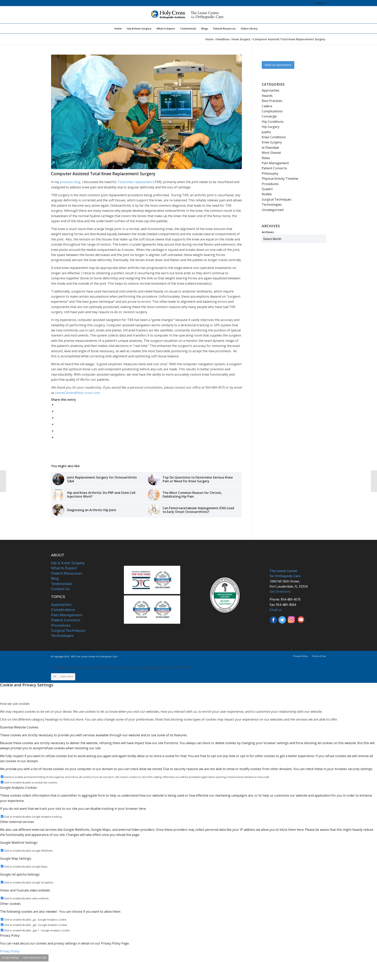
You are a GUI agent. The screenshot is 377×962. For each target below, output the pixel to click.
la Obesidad (270, 147)
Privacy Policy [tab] (10, 935)
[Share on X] (57, 411)
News (266, 158)
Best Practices (272, 101)
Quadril (267, 189)
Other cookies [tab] (10, 903)
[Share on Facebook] (57, 404)
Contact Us (320, 2)
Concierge (269, 116)
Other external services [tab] (17, 822)
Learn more (66, 676)
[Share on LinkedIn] (57, 424)
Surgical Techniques (276, 199)
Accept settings (10, 957)
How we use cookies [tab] (15, 704)
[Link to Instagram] (57, 437)
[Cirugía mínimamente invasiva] (374, 481)
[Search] (262, 28)
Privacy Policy (10, 951)
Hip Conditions (273, 121)
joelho (266, 132)
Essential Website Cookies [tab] (19, 727)
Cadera (267, 106)
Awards (267, 96)
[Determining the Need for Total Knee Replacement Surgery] (3, 481)
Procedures (270, 184)
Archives (268, 232)
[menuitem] (319, 3)
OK (54, 676)
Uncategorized (272, 210)
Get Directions (280, 591)
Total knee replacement (135, 182)
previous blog (70, 182)
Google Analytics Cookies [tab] (18, 787)
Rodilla (267, 194)
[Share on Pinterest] (57, 417)
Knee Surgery (272, 142)
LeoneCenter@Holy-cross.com (77, 393)
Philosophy (270, 173)
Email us (276, 610)
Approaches (270, 90)
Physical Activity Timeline (280, 178)
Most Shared (271, 152)
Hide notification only (35, 957)
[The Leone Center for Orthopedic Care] (188, 14)
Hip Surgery (270, 127)
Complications (272, 111)
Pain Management (275, 163)
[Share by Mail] (57, 431)
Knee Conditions (274, 137)
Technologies (272, 204)
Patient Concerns (274, 168)
